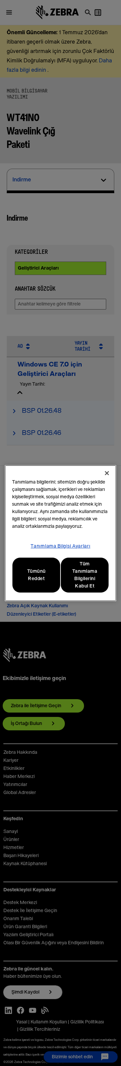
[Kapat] (106, 473)
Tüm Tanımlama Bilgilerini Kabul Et (84, 575)
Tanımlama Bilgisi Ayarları (60, 546)
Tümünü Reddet (36, 575)
